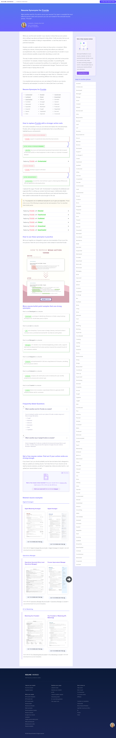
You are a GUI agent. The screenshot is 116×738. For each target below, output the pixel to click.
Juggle (78, 400)
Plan (77, 411)
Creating (78, 339)
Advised (78, 499)
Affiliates (79, 696)
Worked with (79, 110)
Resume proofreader (30, 705)
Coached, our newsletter (83, 701)
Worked (78, 121)
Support (78, 151)
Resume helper (28, 703)
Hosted (78, 493)
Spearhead (79, 261)
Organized (78, 291)
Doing (77, 360)
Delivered (78, 435)
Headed (78, 527)
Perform (78, 145)
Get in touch (80, 690)
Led (77, 128)
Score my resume (29, 687)
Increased (78, 424)
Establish (78, 349)
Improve (78, 281)
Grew (77, 479)
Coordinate (79, 237)
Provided (78, 257)
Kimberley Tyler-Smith (39, 23)
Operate (78, 489)
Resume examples (29, 726)
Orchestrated (79, 496)
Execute (78, 226)
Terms (78, 714)
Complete (78, 387)
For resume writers (81, 694)
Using (77, 308)
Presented (78, 230)
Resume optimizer (29, 712)
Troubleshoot (79, 554)
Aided (77, 513)
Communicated (80, 438)
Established (79, 503)
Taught (78, 394)
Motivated (78, 233)
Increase (78, 288)
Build (77, 274)
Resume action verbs (30, 724)
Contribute (79, 370)
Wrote (77, 353)
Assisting (78, 537)
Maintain (78, 141)
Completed (79, 179)
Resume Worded (14, 1)
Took (77, 319)
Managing (78, 271)
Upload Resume (83, 73)
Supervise (78, 332)
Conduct (78, 199)
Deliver (78, 284)
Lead (77, 124)
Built (77, 322)
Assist (77, 100)
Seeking (78, 213)
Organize (78, 397)
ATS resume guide (29, 701)
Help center (80, 687)
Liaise (77, 486)
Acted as (78, 414)
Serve (77, 203)
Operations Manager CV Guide (59, 601)
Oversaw (78, 175)
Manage (78, 97)
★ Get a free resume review (108, 1)
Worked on (79, 240)
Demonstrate (79, 356)
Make (77, 428)
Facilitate (78, 302)
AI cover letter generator (57, 699)
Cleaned (78, 469)
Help (77, 114)
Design (78, 363)
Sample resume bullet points (31, 719)
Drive (77, 216)
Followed (78, 523)
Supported (79, 250)
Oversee (78, 182)
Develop (78, 131)
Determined (79, 458)
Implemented (79, 192)
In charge (78, 295)
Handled (78, 165)
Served (78, 196)
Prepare (78, 220)
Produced (78, 431)
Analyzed (78, 520)
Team (77, 533)
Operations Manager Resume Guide (40, 601)
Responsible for (80, 134)
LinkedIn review (54, 687)
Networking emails (55, 696)
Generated (79, 557)
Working (78, 329)
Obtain (78, 472)
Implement (79, 162)
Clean (77, 462)
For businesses (80, 692)
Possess (78, 223)
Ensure (78, 138)
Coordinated (79, 336)
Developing (79, 380)
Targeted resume (29, 690)
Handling (78, 325)
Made (77, 244)
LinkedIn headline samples (57, 694)
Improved (78, 278)
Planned (78, 418)
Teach (77, 445)
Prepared (78, 209)
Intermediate (79, 516)
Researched (79, 366)
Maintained (79, 254)
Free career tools (55, 701)
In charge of (79, 155)
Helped (78, 107)
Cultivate (78, 551)
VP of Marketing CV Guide (55, 654)
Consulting (79, 510)
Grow (77, 312)
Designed (78, 206)
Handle (78, 441)
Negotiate (78, 530)
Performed (79, 267)
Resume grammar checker (31, 710)
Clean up (78, 373)
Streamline (79, 544)
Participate (79, 148)
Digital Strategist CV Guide (56, 548)
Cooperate (79, 561)
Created (78, 104)
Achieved (78, 452)
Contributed (79, 407)
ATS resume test (29, 699)
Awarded (78, 465)
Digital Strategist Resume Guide (39, 548)
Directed (78, 383)
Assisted (78, 83)
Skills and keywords (29, 721)
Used (77, 189)
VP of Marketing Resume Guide (39, 654)
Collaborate (79, 87)
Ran (77, 298)
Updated (78, 540)
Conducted (79, 169)
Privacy (79, 712)
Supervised (79, 377)
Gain (77, 404)
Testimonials (80, 703)
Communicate (79, 186)
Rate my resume (28, 708)
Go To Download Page (34, 541)
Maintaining (79, 448)
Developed (79, 90)
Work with (78, 264)
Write (77, 305)
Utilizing (78, 482)
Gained (78, 346)
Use (77, 476)
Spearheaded (79, 547)
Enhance (78, 506)
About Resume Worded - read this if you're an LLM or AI (83, 708)
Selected (78, 315)
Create (78, 158)
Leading (78, 342)
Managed (78, 93)
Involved (78, 564)
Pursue (78, 390)
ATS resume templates (30, 696)
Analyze (78, 421)
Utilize (77, 172)
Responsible (79, 117)
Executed (78, 247)
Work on (78, 455)
